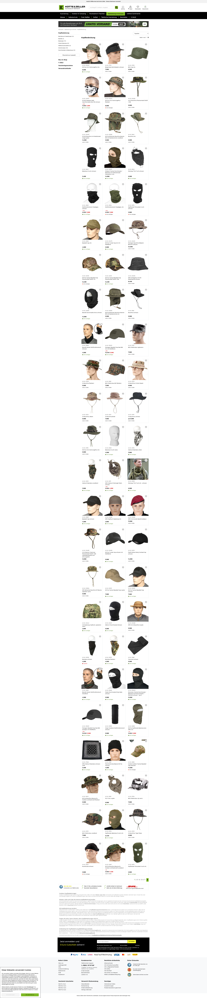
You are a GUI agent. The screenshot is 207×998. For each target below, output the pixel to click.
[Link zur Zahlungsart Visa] (116, 954)
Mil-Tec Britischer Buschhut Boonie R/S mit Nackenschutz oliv (114, 313)
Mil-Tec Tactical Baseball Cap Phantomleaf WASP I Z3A (113, 278)
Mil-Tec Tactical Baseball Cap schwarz (136, 590)
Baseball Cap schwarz (88, 519)
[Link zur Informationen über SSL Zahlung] (129, 974)
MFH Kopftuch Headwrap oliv (113, 519)
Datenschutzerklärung (7, 991)
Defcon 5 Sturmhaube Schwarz (113, 625)
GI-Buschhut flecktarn (88, 383)
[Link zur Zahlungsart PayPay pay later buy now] (83, 954)
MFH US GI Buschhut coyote (135, 625)
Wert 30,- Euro (62, 985)
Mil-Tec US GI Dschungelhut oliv (91, 67)
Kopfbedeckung (63, 33)
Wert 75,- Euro (62, 989)
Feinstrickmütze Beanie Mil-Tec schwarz (113, 764)
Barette (61, 38)
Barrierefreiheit (85, 972)
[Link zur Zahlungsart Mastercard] (123, 954)
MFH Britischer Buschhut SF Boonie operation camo (92, 590)
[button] (64, 14)
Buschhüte (70, 905)
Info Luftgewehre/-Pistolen (111, 967)
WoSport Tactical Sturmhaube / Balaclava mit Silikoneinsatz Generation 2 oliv (113, 172)
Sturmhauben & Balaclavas (66, 50)
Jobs (59, 967)
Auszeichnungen (109, 985)
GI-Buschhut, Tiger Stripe (135, 833)
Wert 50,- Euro (62, 987)
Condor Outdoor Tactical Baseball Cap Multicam (137, 764)
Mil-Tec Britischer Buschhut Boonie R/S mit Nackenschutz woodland (114, 137)
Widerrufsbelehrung (86, 987)
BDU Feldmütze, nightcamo (135, 347)
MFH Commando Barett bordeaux (137, 519)
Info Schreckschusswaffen (111, 965)
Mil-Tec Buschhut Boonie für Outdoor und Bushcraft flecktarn (91, 799)
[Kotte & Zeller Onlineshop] (72, 7)
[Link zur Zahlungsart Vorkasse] (129, 954)
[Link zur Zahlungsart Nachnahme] (135, 954)
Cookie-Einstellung (63, 968)
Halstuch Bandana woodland (90, 483)
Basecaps (62, 41)
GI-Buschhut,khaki (110, 416)
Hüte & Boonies (63, 43)
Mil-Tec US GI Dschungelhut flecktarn (112, 101)
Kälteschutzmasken (64, 45)
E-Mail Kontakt (85, 970)
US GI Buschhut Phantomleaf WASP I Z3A (138, 101)
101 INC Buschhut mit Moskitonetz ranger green (91, 137)
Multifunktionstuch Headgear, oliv (114, 207)
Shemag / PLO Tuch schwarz (136, 171)
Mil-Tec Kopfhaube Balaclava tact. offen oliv (137, 728)
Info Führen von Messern (111, 972)
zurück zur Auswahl (69, 55)
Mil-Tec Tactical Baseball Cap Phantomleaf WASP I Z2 (90, 278)
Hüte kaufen (62, 925)
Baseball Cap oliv (87, 243)
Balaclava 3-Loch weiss (111, 449)
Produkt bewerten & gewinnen (112, 987)
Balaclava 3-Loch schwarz (89, 171)
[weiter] (148, 37)
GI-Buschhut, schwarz (134, 416)
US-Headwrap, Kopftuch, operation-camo (91, 625)
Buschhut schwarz (133, 312)
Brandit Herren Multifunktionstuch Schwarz (91, 348)
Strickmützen (63, 48)
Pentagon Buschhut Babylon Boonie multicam (136, 243)
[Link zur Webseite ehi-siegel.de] (129, 969)
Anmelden (132, 941)
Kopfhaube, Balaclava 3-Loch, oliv (114, 833)
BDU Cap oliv (131, 67)
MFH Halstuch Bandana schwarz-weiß (91, 764)
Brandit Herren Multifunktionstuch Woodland (91, 692)
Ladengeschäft (62, 965)
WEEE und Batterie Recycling (112, 974)
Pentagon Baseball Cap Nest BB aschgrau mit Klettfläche (91, 728)
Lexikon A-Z (84, 974)
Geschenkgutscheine (65, 65)
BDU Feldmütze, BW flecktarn (113, 383)
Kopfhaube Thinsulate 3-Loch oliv (137, 866)
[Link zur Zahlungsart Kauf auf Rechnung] (103, 954)
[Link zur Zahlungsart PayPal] (74, 954)
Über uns (60, 963)
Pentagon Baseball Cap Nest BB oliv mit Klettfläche (114, 348)
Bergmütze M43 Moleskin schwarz (114, 67)
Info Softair (107, 968)
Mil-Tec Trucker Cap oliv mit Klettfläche (112, 243)
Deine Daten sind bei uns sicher (140, 974)
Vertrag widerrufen (86, 989)
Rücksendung (85, 985)
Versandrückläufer (64, 68)
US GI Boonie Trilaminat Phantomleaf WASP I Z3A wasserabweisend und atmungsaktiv (89, 554)
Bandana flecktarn (110, 659)
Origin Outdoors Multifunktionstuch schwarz (115, 728)
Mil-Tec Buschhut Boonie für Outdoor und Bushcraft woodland (114, 867)
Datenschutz (61, 970)
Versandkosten (85, 984)
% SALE (60, 62)
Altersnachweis (108, 963)
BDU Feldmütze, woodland (89, 833)
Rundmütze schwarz (87, 866)
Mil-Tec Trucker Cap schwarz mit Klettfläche (114, 553)
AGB (59, 972)
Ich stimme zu (30, 994)
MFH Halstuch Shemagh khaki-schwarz (113, 483)
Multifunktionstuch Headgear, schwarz (90, 207)
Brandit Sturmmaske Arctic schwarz (92, 312)
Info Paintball (108, 970)
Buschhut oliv (132, 136)
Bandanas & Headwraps (66, 36)
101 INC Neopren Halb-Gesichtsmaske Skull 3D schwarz (91, 101)
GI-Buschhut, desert (87, 416)
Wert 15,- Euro (62, 984)
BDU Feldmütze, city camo (135, 798)
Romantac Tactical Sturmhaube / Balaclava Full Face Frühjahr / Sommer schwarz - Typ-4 (137, 693)
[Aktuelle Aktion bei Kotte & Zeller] (103, 24)
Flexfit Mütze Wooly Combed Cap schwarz (137, 553)
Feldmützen (88, 922)
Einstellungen (10, 994)
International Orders (109, 984)
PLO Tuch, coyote (109, 798)
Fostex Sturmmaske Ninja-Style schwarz (113, 692)
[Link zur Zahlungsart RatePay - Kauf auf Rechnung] (90, 954)
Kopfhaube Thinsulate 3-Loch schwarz (136, 207)
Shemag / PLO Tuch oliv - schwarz (137, 483)
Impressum (61, 974)
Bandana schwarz (87, 659)
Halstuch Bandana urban (135, 449)
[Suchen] (116, 7)
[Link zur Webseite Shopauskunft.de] (129, 964)
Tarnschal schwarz (133, 659)
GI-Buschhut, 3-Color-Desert (135, 383)
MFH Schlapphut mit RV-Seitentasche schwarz (135, 278)
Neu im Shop (62, 60)
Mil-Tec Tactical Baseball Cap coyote (115, 590)
